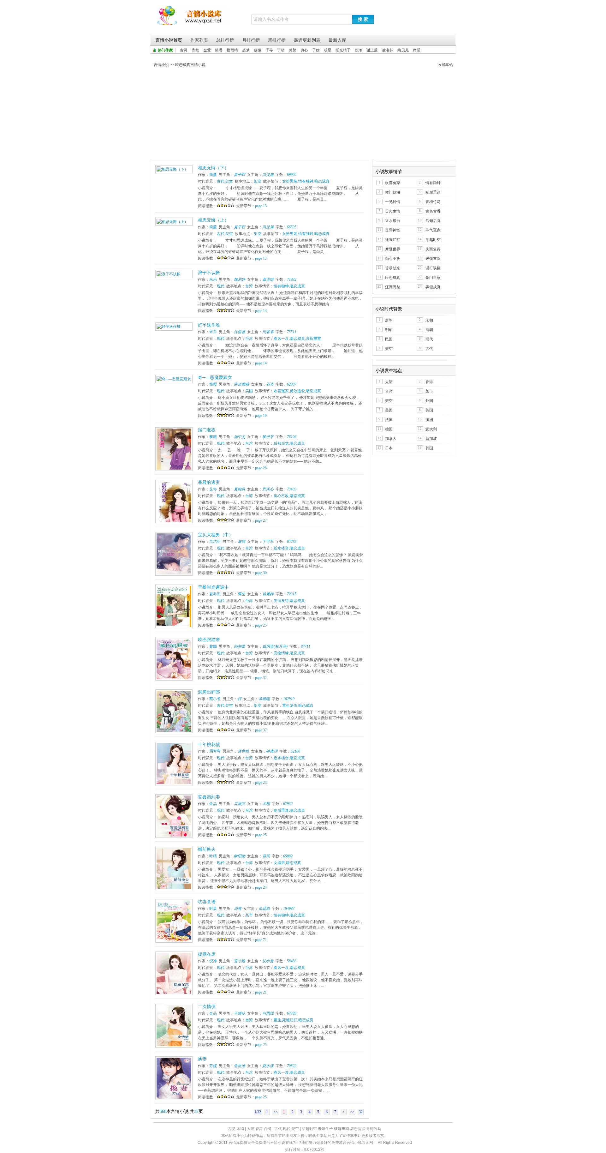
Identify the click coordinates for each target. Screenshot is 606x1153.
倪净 (213, 961)
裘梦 (246, 50)
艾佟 (213, 489)
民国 (389, 339)
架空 (229, 181)
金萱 (207, 50)
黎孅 (257, 50)
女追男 (279, 863)
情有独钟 (305, 181)
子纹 (316, 50)
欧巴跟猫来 (209, 639)
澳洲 (429, 419)
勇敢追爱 (297, 391)
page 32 (261, 678)
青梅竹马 (433, 202)
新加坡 (431, 438)
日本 (389, 448)
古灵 (183, 50)
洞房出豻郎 (209, 692)
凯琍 (358, 50)
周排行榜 (277, 40)
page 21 (261, 992)
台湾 (249, 286)
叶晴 (213, 856)
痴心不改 (281, 496)
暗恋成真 (322, 181)
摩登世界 (392, 249)
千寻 (269, 50)
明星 (327, 50)
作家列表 (199, 40)
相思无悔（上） (213, 220)
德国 (389, 429)
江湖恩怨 (392, 287)
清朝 (429, 329)
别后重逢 (281, 810)
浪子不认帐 (209, 272)
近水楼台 (281, 548)
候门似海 (392, 192)
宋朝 (429, 320)
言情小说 (161, 65)
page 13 (261, 206)
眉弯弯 (215, 751)
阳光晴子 (343, 50)
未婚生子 (325, 1128)
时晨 (213, 908)
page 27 (261, 520)
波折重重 (313, 338)
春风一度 (281, 338)
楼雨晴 (232, 50)
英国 (429, 410)
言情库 (192, 19)
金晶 (213, 804)
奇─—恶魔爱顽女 (215, 377)
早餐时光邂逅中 (213, 587)
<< (275, 1112)
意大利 (431, 429)
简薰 (213, 174)
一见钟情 (392, 202)
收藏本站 (445, 65)
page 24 (261, 887)
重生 (277, 1020)
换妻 (202, 1059)
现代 (220, 286)
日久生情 (392, 211)
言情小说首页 (169, 40)
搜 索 (363, 19)
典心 (304, 50)
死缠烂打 (289, 1020)
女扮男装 (289, 181)
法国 (389, 419)
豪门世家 (433, 277)
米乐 (213, 279)
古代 (220, 181)
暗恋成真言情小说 (190, 65)
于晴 (281, 50)
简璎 (219, 50)
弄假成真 (433, 287)
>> (352, 1112)
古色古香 (433, 211)
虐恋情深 (357, 1128)
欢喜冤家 (281, 391)
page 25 (261, 625)
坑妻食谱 (207, 901)
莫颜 (292, 50)
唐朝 (389, 320)
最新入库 (337, 40)
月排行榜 (251, 40)
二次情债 (207, 1006)
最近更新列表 (307, 40)
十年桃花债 (209, 744)
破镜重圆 (433, 258)
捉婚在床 (207, 954)
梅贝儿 (403, 50)
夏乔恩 (215, 594)
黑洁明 (215, 541)
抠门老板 (207, 430)
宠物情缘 (281, 653)
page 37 (261, 730)
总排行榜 (225, 40)
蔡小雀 (215, 699)
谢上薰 (372, 50)
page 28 (261, 468)
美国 (249, 391)
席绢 (416, 50)
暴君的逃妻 (209, 482)
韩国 (429, 448)
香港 (429, 382)
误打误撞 (433, 268)
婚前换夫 (207, 849)
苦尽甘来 (392, 268)
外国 (429, 401)
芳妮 (213, 1066)
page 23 (261, 782)
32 (361, 1112)
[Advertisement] (303, 115)
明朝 (389, 329)
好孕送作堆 (209, 325)
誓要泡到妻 (209, 797)
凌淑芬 (387, 50)
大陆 (389, 382)
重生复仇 (289, 705)
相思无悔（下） (213, 167)
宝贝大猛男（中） (215, 534)
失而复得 (281, 600)
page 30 (261, 573)
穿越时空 (433, 239)
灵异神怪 (392, 230)
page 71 (261, 940)
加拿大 (390, 438)
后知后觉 (281, 443)
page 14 (261, 311)
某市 (249, 915)
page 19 (261, 415)
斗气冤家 (433, 230)
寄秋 (195, 50)
